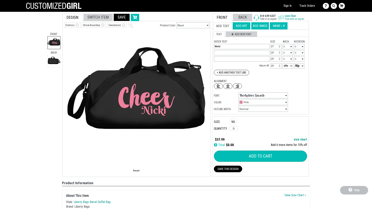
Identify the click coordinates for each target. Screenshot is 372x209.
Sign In (287, 6)
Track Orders (307, 6)
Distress (70, 25)
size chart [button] (300, 139)
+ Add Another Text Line (231, 72)
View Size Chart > (295, 195)
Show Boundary (92, 25)
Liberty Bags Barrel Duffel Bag (92, 202)
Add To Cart (260, 156)
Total (221, 145)
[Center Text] (227, 86)
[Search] (335, 6)
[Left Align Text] (218, 86)
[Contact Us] (327, 6)
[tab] (53, 42)
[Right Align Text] (237, 86)
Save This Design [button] (228, 169)
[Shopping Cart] (343, 6)
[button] (122, 17)
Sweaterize (114, 25)
